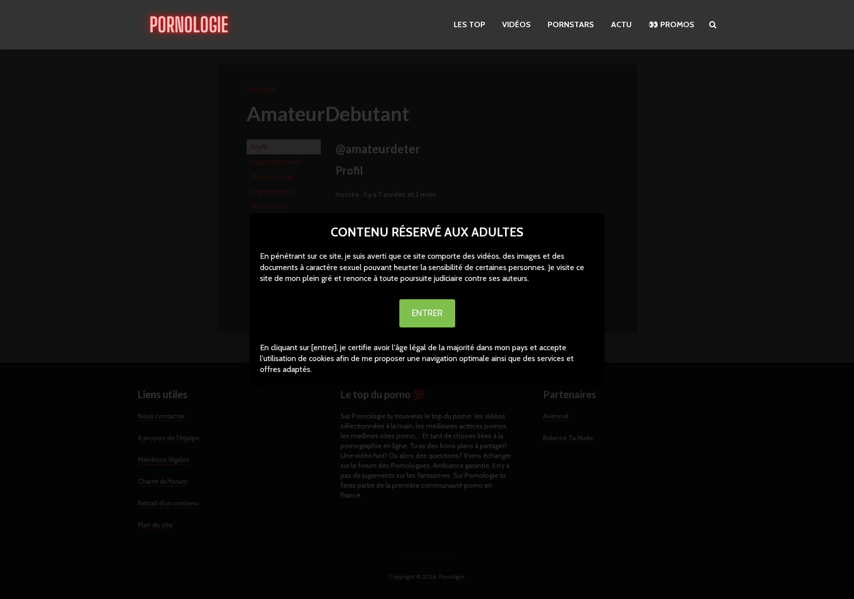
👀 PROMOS (671, 24)
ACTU (621, 24)
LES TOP (469, 24)
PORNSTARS (571, 24)
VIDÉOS (516, 24)
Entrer (427, 313)
